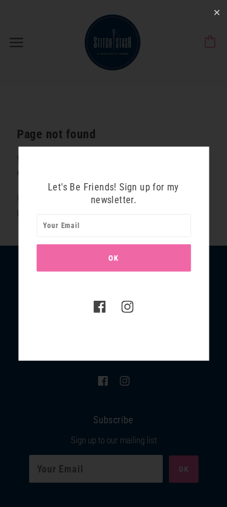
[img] (100, 306)
